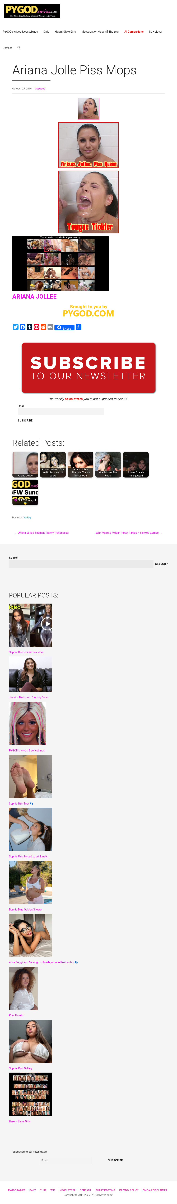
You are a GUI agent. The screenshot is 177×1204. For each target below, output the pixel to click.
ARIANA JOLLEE (34, 296)
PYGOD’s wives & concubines (20, 31)
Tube (43, 1190)
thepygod (40, 88)
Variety (27, 517)
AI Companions (134, 31)
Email (21, 406)
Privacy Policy (128, 1190)
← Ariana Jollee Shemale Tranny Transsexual (42, 532)
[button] (19, 48)
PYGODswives (16, 1190)
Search (13, 557)
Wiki (52, 1190)
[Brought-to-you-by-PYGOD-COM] (88, 312)
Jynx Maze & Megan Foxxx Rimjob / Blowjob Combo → (128, 532)
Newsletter (155, 31)
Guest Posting (105, 1190)
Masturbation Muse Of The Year (100, 31)
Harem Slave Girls (65, 31)
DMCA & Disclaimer (155, 1190)
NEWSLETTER (68, 1190)
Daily (46, 31)
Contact (7, 48)
